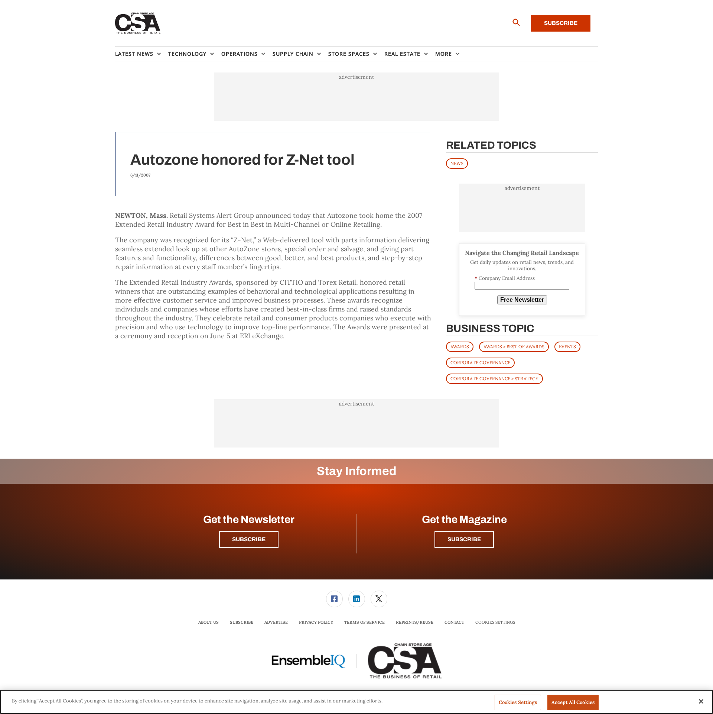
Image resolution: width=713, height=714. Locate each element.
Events (567, 346)
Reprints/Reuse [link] (414, 622)
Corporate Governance (480, 362)
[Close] (701, 701)
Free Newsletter (522, 300)
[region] (356, 702)
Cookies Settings (495, 622)
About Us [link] (208, 622)
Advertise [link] (276, 622)
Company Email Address (505, 278)
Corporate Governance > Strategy (494, 378)
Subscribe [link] (241, 622)
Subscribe (560, 23)
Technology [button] (187, 53)
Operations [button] (239, 53)
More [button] (443, 53)
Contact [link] (454, 622)
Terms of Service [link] (364, 622)
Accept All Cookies (573, 702)
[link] (334, 599)
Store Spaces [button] (348, 53)
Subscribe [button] (249, 539)
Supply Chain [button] (293, 53)
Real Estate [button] (402, 53)
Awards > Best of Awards (514, 346)
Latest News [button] (134, 53)
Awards (459, 346)
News (456, 163)
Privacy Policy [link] (316, 622)
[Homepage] (138, 23)
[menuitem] (141, 54)
